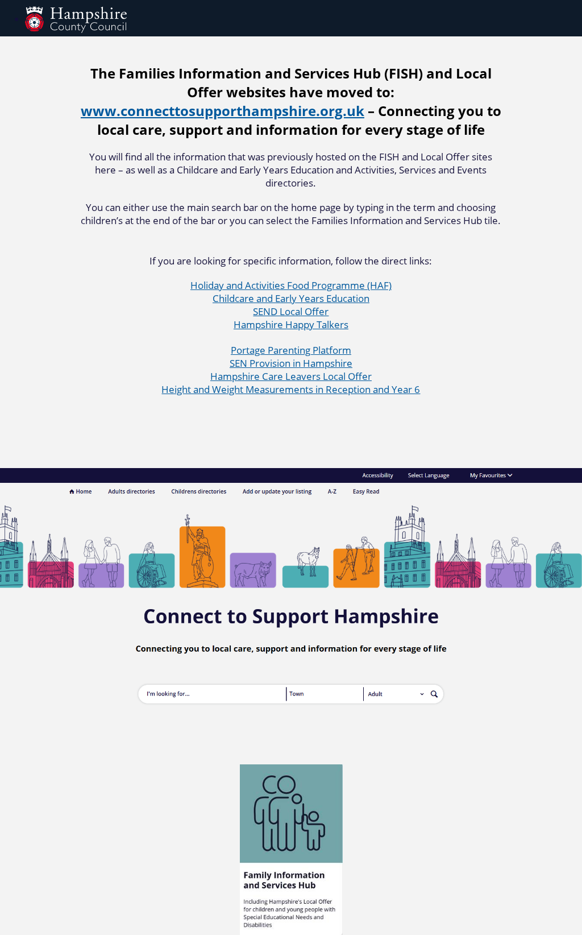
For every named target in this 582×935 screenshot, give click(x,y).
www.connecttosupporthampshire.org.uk (222, 110)
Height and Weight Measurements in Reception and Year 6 (290, 389)
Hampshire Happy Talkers (291, 324)
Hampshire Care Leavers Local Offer (291, 376)
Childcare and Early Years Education (291, 298)
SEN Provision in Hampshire (291, 363)
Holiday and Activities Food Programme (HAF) (291, 285)
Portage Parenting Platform (291, 350)
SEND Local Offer (291, 311)
